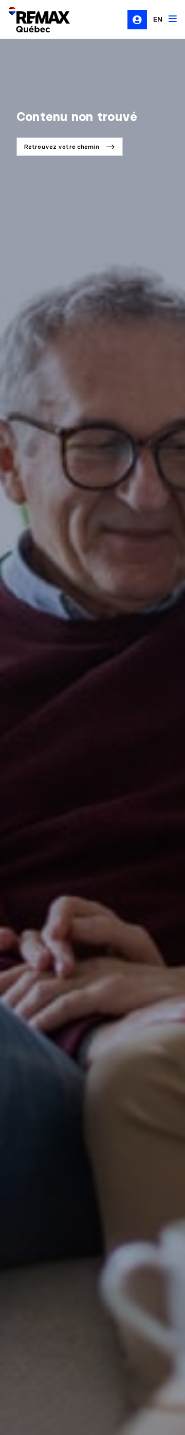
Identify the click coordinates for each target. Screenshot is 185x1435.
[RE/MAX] (33, 19)
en (157, 19)
